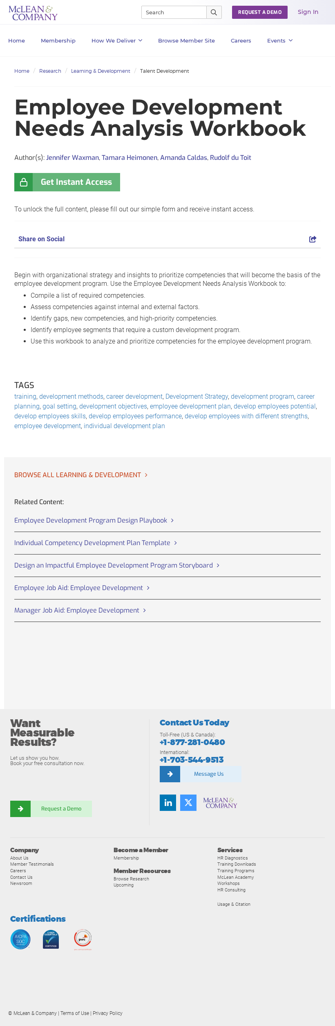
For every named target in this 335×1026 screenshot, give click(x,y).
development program (262, 396)
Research (50, 71)
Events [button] (276, 40)
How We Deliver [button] (114, 40)
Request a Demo (61, 808)
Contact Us (21, 877)
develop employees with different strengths (246, 416)
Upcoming (124, 885)
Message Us (209, 773)
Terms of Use (74, 1013)
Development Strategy (196, 396)
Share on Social (41, 239)
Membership (58, 40)
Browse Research (131, 879)
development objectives (113, 406)
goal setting (59, 406)
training (25, 396)
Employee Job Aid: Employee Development (78, 588)
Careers (18, 870)
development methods (71, 396)
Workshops (228, 883)
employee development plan (190, 406)
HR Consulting (231, 890)
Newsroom (21, 883)
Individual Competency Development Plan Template (92, 543)
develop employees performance (135, 416)
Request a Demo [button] (259, 12)
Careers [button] (241, 40)
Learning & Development (100, 71)
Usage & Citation (233, 904)
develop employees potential (275, 406)
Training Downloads (236, 864)
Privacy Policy (108, 1013)
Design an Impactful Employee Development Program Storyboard (113, 565)
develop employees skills (50, 416)
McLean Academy (235, 877)
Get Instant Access (76, 182)
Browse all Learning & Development (77, 475)
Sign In (308, 12)
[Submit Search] (214, 12)
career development (134, 396)
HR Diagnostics (232, 858)
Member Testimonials (32, 864)
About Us (19, 858)
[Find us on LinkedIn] (168, 803)
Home (16, 40)
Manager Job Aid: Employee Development (76, 610)
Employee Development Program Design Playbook (90, 520)
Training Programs (236, 870)
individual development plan (124, 426)
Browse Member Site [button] (186, 40)
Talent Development (164, 71)
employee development (47, 426)
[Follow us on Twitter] (188, 803)
